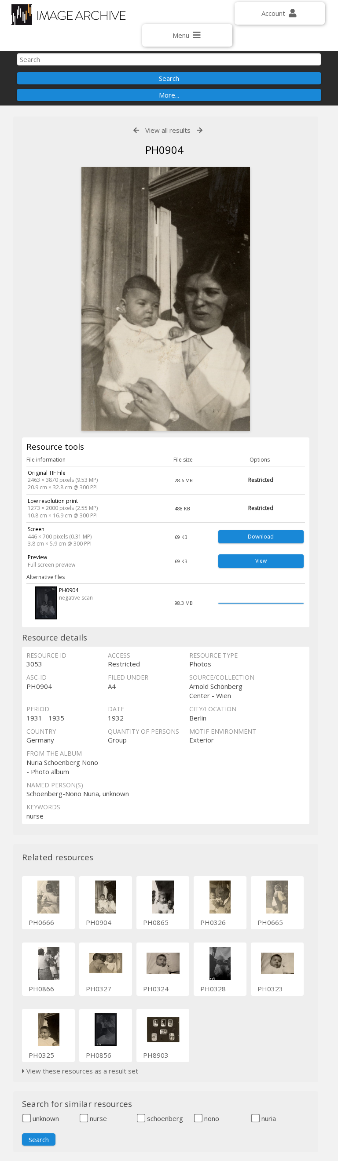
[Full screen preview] (165, 299)
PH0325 (41, 1055)
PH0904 (98, 922)
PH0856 (98, 1055)
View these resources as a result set (81, 1070)
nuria (268, 1118)
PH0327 (98, 988)
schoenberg (164, 1118)
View (261, 560)
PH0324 (156, 988)
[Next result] (199, 130)
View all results (168, 130)
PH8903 (156, 1055)
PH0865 (156, 922)
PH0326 (213, 922)
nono (210, 1118)
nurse (97, 1118)
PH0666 (41, 922)
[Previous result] (136, 130)
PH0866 (41, 988)
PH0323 (270, 988)
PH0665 (270, 922)
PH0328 (213, 988)
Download (261, 536)
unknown (45, 1118)
